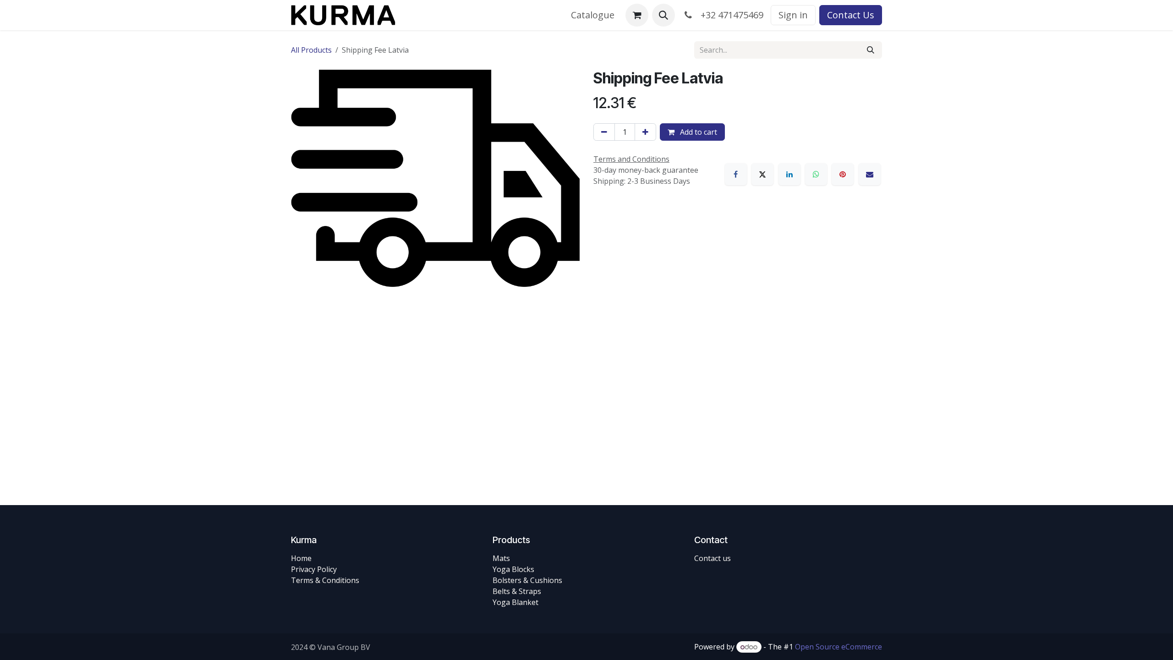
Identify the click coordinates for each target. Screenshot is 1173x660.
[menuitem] (592, 15)
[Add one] (645, 132)
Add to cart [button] (697, 132)
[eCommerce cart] (636, 15)
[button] (663, 15)
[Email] (870, 174)
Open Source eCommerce (838, 647)
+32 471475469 (729, 15)
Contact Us (850, 15)
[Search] (870, 50)
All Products (311, 50)
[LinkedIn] (789, 174)
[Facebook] (736, 174)
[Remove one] (604, 132)
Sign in (793, 15)
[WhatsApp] (816, 174)
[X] (762, 174)
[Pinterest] (843, 174)
